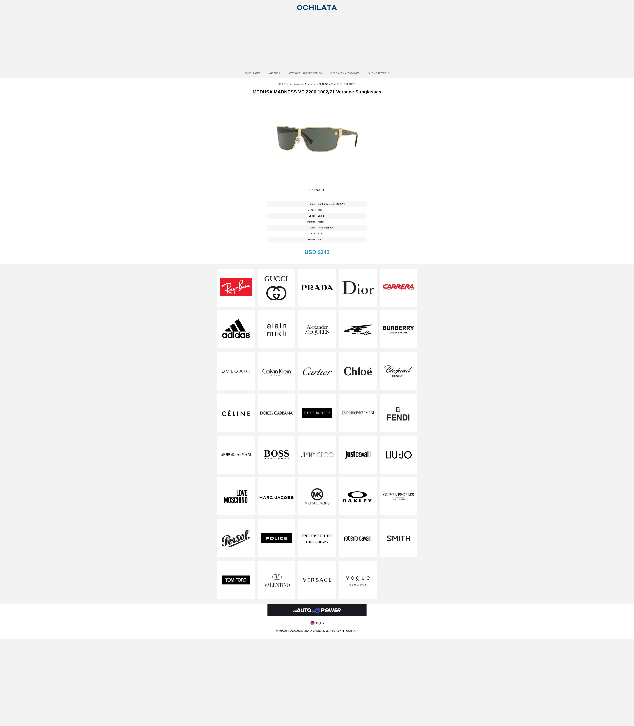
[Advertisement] (317, 39)
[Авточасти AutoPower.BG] (317, 615)
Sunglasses (252, 73)
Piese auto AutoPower (344, 73)
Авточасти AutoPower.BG (305, 73)
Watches (274, 73)
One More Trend (378, 73)
